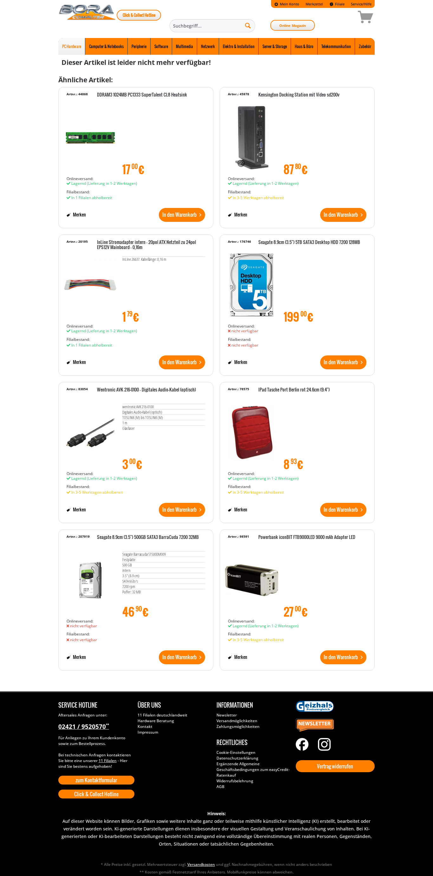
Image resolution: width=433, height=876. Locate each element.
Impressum (148, 732)
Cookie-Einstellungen (236, 752)
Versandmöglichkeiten (237, 720)
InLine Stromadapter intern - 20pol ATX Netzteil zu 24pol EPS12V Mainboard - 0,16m (146, 245)
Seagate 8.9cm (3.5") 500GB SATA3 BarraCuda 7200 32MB (148, 537)
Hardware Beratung (156, 720)
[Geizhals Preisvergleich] (334, 706)
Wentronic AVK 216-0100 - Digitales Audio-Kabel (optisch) (146, 390)
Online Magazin (292, 25)
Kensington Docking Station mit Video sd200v (298, 95)
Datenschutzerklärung (237, 758)
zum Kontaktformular (96, 780)
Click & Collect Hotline (139, 15)
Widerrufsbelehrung (235, 781)
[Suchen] (248, 25)
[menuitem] (286, 4)
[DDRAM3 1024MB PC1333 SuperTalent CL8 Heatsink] (90, 134)
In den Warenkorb (179, 214)
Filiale (339, 4)
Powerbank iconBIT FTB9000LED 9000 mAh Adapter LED (306, 537)
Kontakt (145, 726)
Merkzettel (314, 4)
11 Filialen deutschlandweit (162, 715)
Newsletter (227, 715)
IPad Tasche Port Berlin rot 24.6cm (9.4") (294, 390)
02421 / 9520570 (83, 726)
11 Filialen (108, 760)
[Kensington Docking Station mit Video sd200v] (252, 134)
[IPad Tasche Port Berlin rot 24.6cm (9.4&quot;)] (252, 429)
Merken (79, 214)
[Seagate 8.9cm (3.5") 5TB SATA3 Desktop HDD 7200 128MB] (252, 282)
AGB (220, 786)
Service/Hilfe (361, 4)
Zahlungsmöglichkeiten (238, 726)
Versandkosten (201, 864)
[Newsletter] (334, 725)
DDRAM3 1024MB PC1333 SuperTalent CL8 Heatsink (142, 95)
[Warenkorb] (343, 18)
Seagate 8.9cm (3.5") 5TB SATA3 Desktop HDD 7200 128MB (309, 242)
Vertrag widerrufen (335, 766)
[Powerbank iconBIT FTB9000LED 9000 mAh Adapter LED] (252, 577)
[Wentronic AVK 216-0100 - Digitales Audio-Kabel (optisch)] (90, 429)
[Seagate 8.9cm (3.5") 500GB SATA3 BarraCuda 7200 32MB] (90, 577)
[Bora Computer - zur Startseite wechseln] (87, 18)
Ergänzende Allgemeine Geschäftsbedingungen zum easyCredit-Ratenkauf (253, 769)
